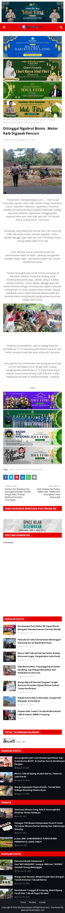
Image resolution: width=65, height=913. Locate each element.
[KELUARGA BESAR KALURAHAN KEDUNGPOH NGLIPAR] (32, 426)
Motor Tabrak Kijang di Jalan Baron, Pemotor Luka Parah (38, 775)
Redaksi (32, 902)
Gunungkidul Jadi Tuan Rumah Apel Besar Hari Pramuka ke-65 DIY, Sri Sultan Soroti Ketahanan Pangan (40, 760)
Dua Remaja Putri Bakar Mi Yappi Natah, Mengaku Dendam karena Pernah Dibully (39, 628)
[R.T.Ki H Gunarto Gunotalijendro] (32, 98)
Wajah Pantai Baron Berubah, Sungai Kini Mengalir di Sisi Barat (39, 699)
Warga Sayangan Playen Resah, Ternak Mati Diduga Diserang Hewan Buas (38, 789)
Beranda (7, 119)
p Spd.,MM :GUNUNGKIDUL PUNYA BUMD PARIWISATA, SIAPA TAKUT (36, 840)
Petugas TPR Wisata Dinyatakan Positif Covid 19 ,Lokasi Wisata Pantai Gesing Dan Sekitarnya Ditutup (40, 826)
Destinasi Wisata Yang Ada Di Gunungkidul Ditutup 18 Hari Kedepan (37, 811)
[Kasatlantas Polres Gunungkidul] (32, 116)
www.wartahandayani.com (32, 910)
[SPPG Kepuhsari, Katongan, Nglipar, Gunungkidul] (32, 445)
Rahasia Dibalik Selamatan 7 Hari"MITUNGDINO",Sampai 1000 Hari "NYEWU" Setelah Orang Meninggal (39, 864)
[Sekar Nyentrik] (32, 463)
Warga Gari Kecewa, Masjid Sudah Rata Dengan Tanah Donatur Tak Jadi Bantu (39, 878)
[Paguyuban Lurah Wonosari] (32, 408)
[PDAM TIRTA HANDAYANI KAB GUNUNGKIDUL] (32, 57)
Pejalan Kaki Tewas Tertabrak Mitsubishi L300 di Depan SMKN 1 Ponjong (39, 713)
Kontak (42, 902)
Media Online (11, 139)
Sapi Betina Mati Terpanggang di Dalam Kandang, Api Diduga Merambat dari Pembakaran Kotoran (39, 669)
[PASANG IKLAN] (32, 531)
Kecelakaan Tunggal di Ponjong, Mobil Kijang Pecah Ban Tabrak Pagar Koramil (38, 892)
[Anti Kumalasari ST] (32, 79)
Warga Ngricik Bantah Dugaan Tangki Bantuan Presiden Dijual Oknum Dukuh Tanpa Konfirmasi (38, 685)
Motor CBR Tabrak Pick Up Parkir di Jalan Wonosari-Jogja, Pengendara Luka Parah (39, 655)
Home (23, 902)
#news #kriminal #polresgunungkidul (29, 119)
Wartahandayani (25, 907)
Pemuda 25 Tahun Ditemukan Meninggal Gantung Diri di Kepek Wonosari (39, 641)
